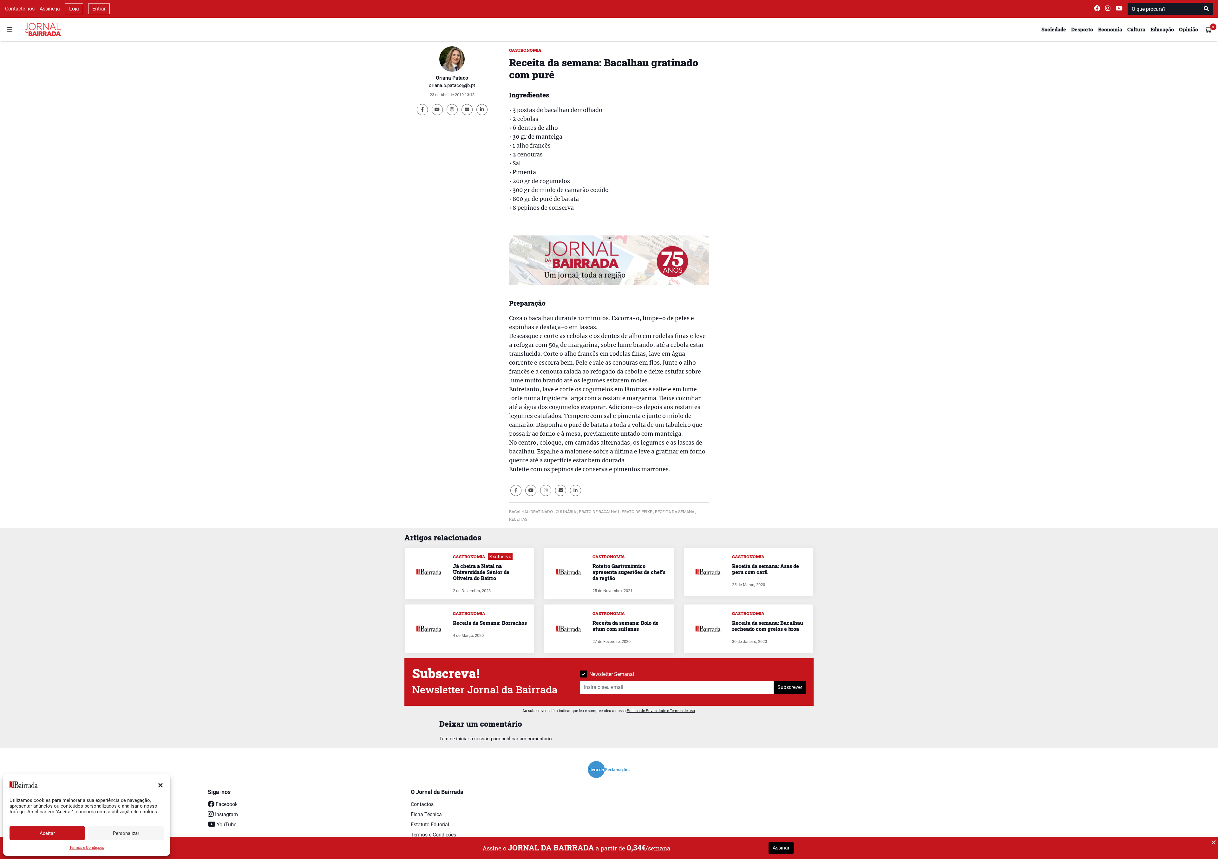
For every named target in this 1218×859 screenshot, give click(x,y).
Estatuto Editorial (430, 825)
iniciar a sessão (473, 739)
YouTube (225, 825)
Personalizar (126, 833)
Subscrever (789, 687)
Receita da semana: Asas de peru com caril (765, 569)
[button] (160, 785)
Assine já (50, 9)
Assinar (781, 848)
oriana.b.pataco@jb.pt (452, 85)
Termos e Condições (86, 847)
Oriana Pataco (452, 78)
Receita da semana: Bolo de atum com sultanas (625, 625)
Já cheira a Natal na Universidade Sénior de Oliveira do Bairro (481, 572)
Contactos (422, 804)
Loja (74, 9)
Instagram (226, 814)
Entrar (99, 9)
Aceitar (47, 833)
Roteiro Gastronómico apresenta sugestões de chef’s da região (629, 572)
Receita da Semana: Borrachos (490, 622)
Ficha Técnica (426, 814)
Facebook (226, 804)
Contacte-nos (20, 9)
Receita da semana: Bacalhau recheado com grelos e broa (767, 625)
